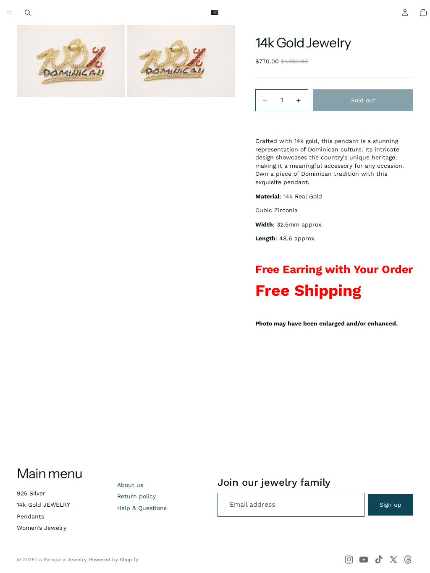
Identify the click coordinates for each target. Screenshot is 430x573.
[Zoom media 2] (181, 61)
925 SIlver (31, 493)
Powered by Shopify (113, 560)
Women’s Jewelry (41, 527)
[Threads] (408, 560)
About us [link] (130, 485)
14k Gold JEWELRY (43, 504)
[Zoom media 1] (71, 61)
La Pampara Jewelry (61, 560)
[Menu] (9, 12)
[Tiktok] (379, 560)
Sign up (390, 504)
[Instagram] (349, 560)
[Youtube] (364, 560)
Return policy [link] (136, 496)
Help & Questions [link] (142, 508)
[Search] (27, 12)
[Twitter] (393, 560)
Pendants (30, 516)
